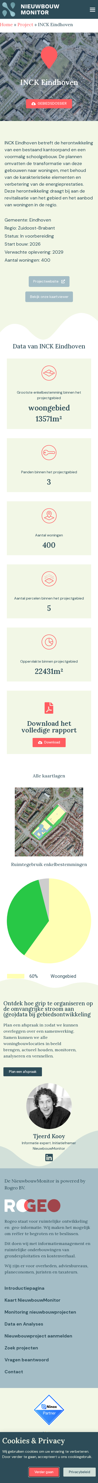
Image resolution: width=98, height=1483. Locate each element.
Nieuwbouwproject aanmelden (38, 1336)
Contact (14, 1372)
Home (6, 24)
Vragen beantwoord (27, 1360)
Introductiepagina (24, 1288)
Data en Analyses (24, 1324)
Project (25, 24)
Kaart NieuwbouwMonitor (32, 1300)
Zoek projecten (21, 1348)
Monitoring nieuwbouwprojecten (40, 1312)
